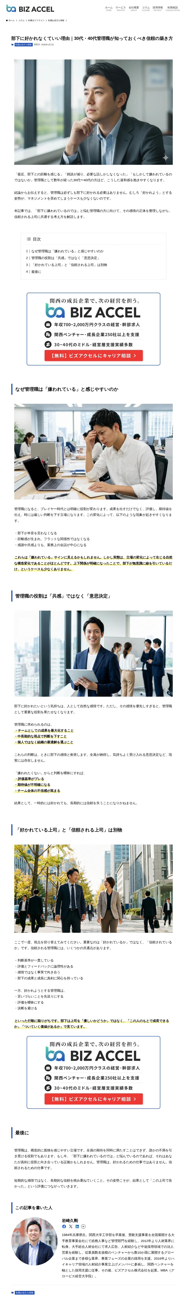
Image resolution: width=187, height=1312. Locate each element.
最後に (36, 272)
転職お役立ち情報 (24, 44)
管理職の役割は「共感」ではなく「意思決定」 (65, 258)
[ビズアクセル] (30, 8)
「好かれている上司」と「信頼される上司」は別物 (69, 265)
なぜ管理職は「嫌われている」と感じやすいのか (67, 251)
